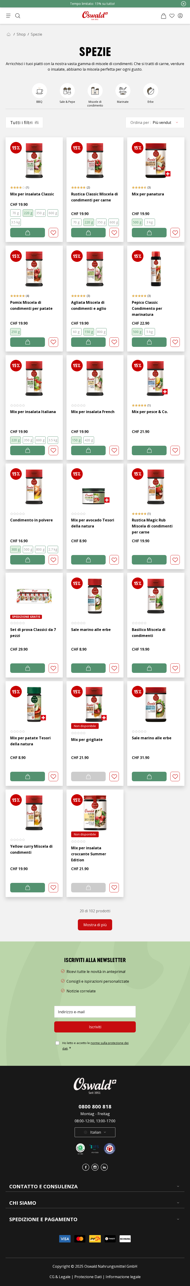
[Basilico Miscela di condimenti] (155, 594)
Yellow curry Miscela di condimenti (31, 849)
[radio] (15, 213)
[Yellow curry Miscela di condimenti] (34, 810)
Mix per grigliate (87, 739)
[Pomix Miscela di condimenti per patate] (34, 267)
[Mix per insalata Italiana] (34, 376)
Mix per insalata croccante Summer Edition (88, 854)
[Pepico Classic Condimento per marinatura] (155, 267)
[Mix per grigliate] (95, 702)
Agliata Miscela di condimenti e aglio (88, 305)
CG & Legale (60, 1276)
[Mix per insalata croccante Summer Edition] (95, 810)
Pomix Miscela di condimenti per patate (31, 305)
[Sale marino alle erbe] (95, 594)
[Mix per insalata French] (95, 376)
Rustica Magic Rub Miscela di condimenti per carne (152, 526)
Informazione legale (123, 1276)
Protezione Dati (88, 1276)
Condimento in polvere (31, 520)
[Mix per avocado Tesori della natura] (95, 484)
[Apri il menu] (8, 16)
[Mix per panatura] (155, 158)
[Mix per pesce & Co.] (155, 376)
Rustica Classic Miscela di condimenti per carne (94, 197)
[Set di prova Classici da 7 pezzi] (34, 594)
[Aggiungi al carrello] (27, 232)
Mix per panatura (148, 194)
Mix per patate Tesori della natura (30, 741)
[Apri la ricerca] (17, 16)
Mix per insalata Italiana (33, 411)
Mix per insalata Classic (32, 194)
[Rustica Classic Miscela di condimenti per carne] (95, 158)
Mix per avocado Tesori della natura (92, 523)
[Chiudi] (183, 3)
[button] (180, 16)
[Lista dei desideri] (172, 16)
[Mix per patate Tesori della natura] (34, 702)
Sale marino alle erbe (91, 629)
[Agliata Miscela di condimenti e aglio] (95, 267)
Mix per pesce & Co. (150, 411)
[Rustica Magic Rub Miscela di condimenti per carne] (155, 484)
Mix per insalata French (92, 411)
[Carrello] (163, 16)
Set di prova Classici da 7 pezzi (33, 632)
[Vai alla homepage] (95, 15)
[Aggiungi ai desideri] (53, 232)
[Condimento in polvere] (34, 484)
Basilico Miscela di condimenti (148, 632)
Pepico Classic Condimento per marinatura (147, 308)
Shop (21, 34)
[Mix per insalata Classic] (34, 158)
